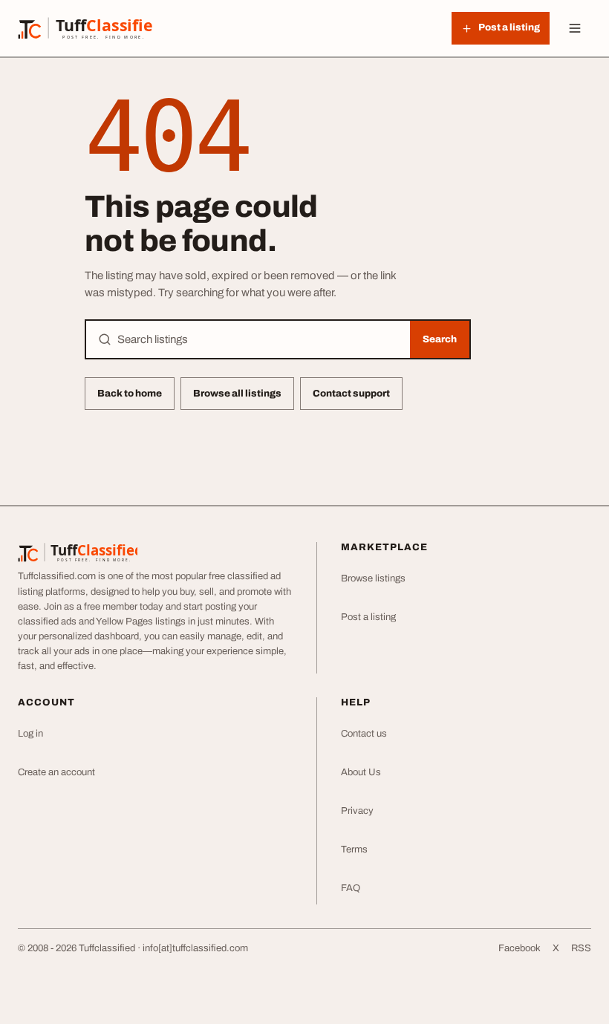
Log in (30, 733)
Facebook (519, 948)
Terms (354, 849)
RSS (581, 948)
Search (440, 339)
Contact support (351, 393)
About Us (361, 772)
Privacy (357, 811)
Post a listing (368, 617)
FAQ (350, 888)
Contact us (364, 733)
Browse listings (373, 578)
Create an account (56, 772)
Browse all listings (237, 393)
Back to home (129, 393)
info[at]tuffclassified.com (195, 948)
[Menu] (574, 28)
